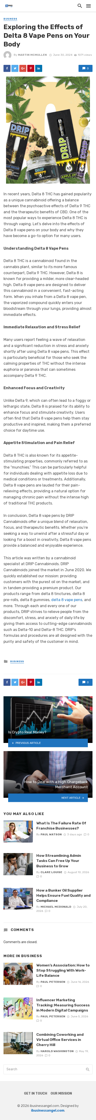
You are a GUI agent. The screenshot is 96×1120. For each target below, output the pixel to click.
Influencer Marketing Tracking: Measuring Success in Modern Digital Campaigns (63, 1005)
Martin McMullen (32, 54)
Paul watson (51, 834)
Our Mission (61, 1094)
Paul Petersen (53, 982)
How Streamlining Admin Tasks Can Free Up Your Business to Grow (58, 860)
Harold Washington (57, 1051)
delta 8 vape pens (66, 600)
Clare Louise (51, 872)
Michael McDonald (56, 906)
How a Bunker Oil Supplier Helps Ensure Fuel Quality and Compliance (63, 895)
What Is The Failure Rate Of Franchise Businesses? (61, 825)
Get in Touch (35, 1094)
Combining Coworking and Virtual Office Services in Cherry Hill (60, 1039)
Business (10, 19)
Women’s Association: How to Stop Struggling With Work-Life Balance (63, 970)
